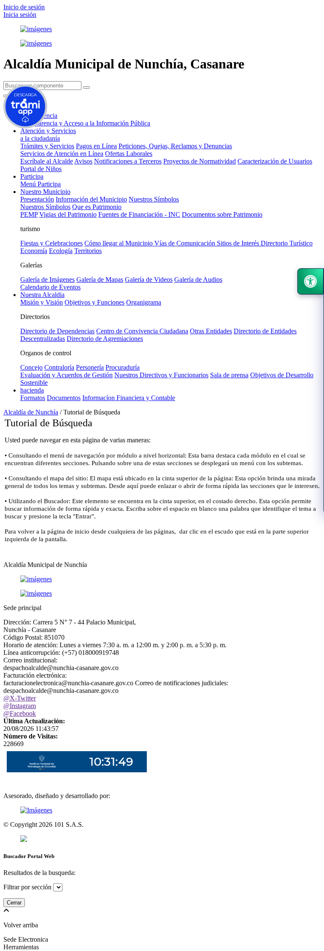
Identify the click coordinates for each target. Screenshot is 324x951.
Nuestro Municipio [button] (45, 191)
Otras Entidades (211, 331)
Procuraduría (122, 367)
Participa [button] (31, 176)
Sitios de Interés (239, 243)
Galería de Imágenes (47, 279)
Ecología (61, 250)
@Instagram (19, 705)
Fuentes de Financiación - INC (139, 214)
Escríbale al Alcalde (46, 161)
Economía (33, 250)
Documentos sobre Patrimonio (222, 214)
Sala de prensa (229, 375)
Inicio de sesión (24, 7)
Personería (90, 367)
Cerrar (14, 902)
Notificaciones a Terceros (128, 161)
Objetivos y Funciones (94, 302)
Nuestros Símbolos (154, 199)
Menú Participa (40, 184)
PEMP (29, 214)
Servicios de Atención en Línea (61, 153)
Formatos (32, 397)
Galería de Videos (149, 279)
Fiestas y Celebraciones (51, 243)
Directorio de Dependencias (57, 331)
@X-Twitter (19, 698)
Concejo (31, 367)
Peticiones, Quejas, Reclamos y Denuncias (175, 146)
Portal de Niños (41, 168)
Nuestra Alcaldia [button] (42, 294)
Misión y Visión (41, 302)
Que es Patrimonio (97, 206)
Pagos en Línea (96, 146)
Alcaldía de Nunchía (30, 412)
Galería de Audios (198, 279)
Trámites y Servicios (47, 146)
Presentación (37, 199)
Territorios (88, 250)
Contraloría (59, 367)
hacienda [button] (32, 390)
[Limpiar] (86, 87)
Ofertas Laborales (128, 153)
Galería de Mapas (99, 279)
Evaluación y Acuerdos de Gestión (66, 375)
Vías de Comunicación (185, 243)
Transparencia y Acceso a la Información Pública (85, 123)
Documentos (64, 397)
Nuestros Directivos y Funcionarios (161, 375)
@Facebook (19, 713)
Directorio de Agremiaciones (105, 338)
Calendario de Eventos (50, 287)
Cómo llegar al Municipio (119, 243)
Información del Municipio (91, 199)
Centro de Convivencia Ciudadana (142, 331)
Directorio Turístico (287, 243)
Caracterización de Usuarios (275, 161)
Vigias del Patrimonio (68, 214)
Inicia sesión (19, 14)
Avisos (83, 161)
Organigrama (143, 302)
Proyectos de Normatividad (199, 161)
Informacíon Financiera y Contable (128, 397)
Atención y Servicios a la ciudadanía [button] (48, 134)
